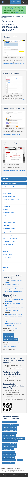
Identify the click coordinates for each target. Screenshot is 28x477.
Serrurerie (5, 264)
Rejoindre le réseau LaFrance (11, 339)
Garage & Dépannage (8, 257)
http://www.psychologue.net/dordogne (11, 134)
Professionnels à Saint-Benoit (9, 443)
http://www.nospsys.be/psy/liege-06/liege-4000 (13, 99)
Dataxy (16, 343)
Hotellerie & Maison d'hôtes (10, 219)
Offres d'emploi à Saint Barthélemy (13, 291)
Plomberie (5, 251)
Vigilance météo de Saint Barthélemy (14, 318)
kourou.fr (20, 460)
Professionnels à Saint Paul (9, 435)
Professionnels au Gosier (8, 451)
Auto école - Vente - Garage (10, 186)
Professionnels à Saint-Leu (9, 438)
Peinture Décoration (8, 244)
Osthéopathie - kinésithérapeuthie (11, 238)
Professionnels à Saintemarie (9, 422)
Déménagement (7, 206)
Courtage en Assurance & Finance (11, 199)
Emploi (14, 475)
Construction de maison (9, 196)
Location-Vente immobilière (10, 228)
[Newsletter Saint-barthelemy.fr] (23, 2)
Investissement (6, 225)
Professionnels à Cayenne (8, 462)
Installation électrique (8, 215)
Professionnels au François (9, 454)
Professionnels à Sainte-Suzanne (10, 424)
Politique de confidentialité (17, 8)
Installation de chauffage (9, 222)
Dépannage (6, 209)
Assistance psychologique (9, 183)
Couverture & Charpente (9, 203)
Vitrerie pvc (5, 267)
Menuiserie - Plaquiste (8, 235)
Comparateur (8, 475)
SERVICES (6, 179)
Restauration (6, 260)
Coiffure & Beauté (7, 190)
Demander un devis (8, 333)
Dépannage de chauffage (9, 212)
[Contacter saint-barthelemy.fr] (25, 2)
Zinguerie (5, 270)
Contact (25, 475)
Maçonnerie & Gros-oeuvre (9, 231)
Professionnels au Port (8, 449)
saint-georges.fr (20, 438)
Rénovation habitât (7, 254)
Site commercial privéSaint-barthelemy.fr (15, 2)
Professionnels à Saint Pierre (9, 432)
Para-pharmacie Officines (9, 241)
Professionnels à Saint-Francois (10, 441)
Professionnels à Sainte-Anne (9, 430)
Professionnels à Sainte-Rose (9, 427)
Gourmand (19, 475)
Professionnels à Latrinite (8, 457)
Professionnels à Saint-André (9, 446)
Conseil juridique (7, 193)
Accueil (3, 475)
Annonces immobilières (9, 248)
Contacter (15, 328)
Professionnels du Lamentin (9, 460)
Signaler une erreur (8, 336)
